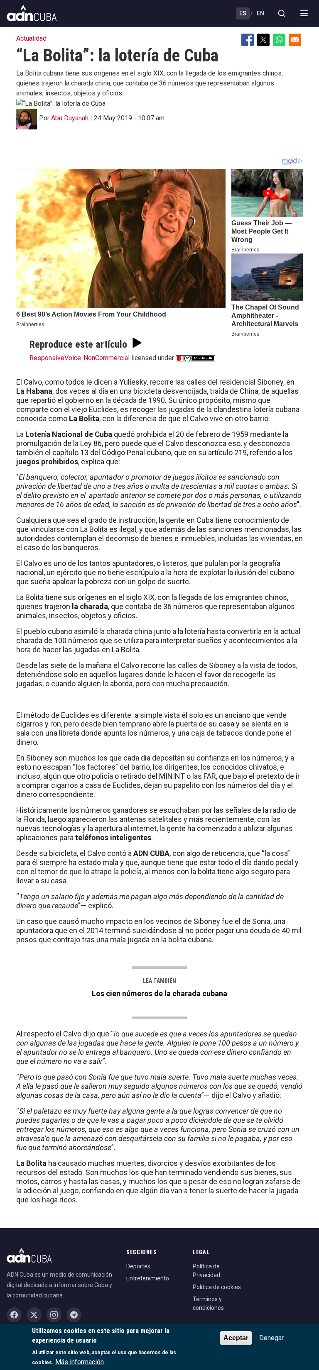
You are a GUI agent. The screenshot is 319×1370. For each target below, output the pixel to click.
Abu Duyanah (69, 118)
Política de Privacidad (206, 1270)
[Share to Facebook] (247, 40)
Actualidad (31, 38)
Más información (79, 1362)
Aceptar (235, 1337)
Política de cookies (217, 1287)
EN (260, 13)
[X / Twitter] (34, 1314)
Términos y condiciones (208, 1303)
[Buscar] (281, 13)
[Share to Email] (295, 40)
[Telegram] (73, 1314)
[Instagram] (54, 1314)
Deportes (138, 1266)
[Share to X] (263, 40)
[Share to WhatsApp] (279, 40)
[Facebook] (14, 1314)
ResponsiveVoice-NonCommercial (79, 358)
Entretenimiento (147, 1278)
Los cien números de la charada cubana (159, 993)
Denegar (271, 1338)
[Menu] (304, 13)
